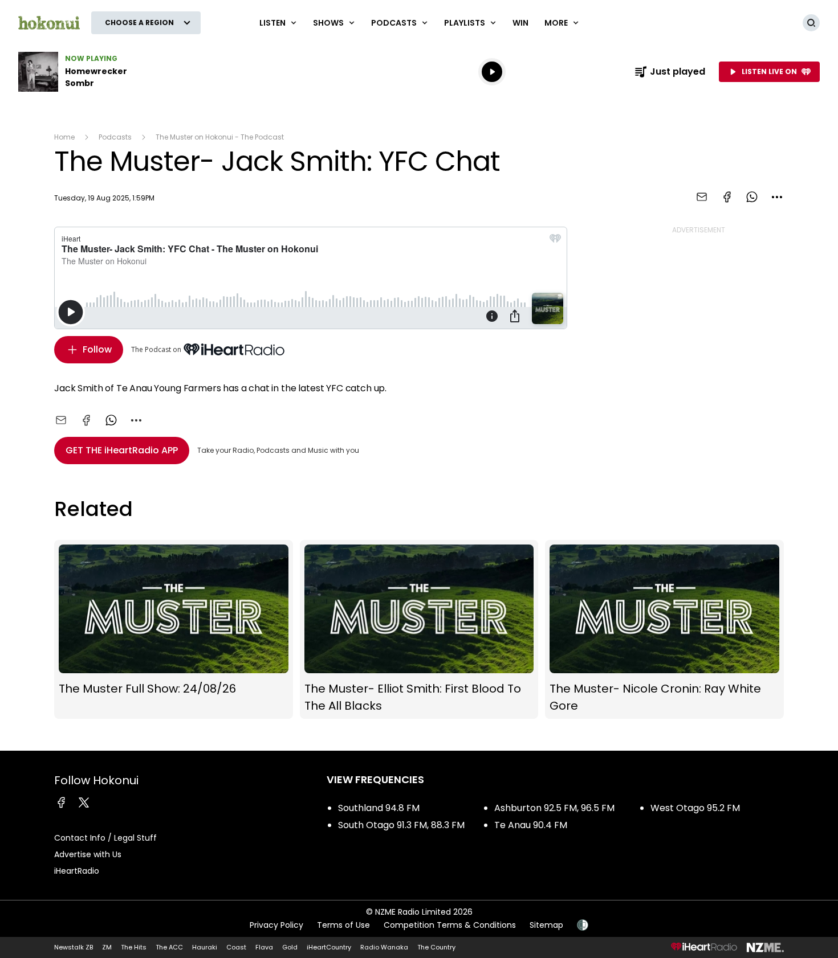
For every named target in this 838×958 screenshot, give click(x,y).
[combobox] (777, 197)
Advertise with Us (87, 854)
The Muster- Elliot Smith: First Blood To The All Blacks (419, 629)
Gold (290, 947)
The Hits (134, 947)
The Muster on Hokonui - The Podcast (220, 137)
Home (64, 137)
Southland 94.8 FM (379, 807)
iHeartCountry (329, 947)
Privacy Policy (276, 925)
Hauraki (204, 947)
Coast (236, 947)
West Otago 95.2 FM (695, 807)
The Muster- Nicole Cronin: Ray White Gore (664, 629)
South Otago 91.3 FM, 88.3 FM (401, 825)
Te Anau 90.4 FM (530, 825)
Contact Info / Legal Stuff (105, 838)
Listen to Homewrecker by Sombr (91, 72)
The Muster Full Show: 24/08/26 (173, 629)
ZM (107, 947)
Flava (264, 947)
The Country (436, 947)
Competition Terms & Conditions (450, 925)
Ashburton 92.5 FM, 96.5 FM (554, 807)
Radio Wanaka (384, 947)
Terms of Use (343, 925)
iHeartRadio (76, 871)
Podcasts (115, 137)
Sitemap (546, 925)
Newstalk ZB (73, 947)
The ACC (169, 947)
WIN (520, 22)
